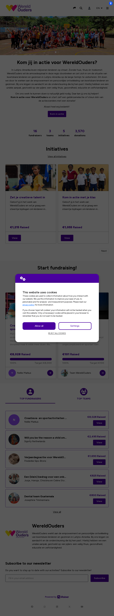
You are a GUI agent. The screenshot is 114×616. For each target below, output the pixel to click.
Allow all (39, 325)
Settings (74, 325)
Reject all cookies (57, 333)
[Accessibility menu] (111, 3)
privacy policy (28, 305)
